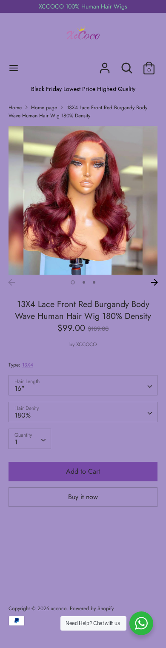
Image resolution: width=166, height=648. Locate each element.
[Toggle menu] (14, 68)
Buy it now (83, 497)
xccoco (58, 608)
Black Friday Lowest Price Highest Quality (83, 89)
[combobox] (83, 385)
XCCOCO (86, 344)
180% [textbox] (22, 415)
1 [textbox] (15, 442)
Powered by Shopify (92, 608)
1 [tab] (73, 282)
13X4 (27, 365)
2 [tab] (84, 282)
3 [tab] (94, 282)
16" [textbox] (19, 388)
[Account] (104, 65)
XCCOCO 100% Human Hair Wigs (83, 6)
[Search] (126, 65)
